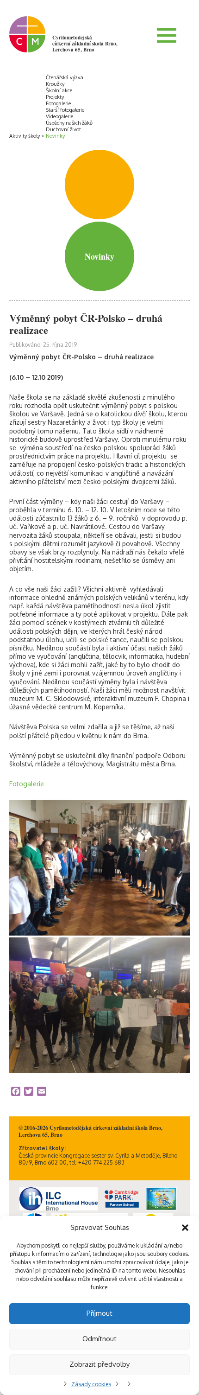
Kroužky (55, 84)
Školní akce (59, 90)
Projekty (55, 97)
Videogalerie (59, 116)
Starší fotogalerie (65, 110)
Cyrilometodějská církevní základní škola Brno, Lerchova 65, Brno (85, 43)
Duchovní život (63, 129)
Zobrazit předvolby (99, 1364)
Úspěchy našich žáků (69, 123)
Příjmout (99, 1313)
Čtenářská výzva (64, 77)
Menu (166, 35)
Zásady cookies (91, 1384)
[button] (185, 1227)
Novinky (55, 136)
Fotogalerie (58, 103)
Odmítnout (99, 1338)
